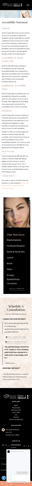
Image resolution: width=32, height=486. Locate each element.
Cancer (10, 257)
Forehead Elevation (16, 245)
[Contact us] (30, 483)
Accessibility (4, 470)
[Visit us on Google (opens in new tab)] (11, 483)
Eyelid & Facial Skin (16, 251)
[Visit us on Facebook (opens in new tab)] (3, 445)
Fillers (9, 269)
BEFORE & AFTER (16, 410)
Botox (9, 263)
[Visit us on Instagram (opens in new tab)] (6, 445)
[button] (17, 289)
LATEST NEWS (16, 412)
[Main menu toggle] (27, 5)
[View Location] (4, 429)
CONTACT (16, 417)
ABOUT (16, 405)
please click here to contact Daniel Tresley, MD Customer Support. (15, 185)
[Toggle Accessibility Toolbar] (4, 478)
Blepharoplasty (14, 239)
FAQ (16, 415)
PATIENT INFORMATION (16, 419)
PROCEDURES (16, 408)
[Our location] (25, 483)
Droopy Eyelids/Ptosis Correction (13, 279)
